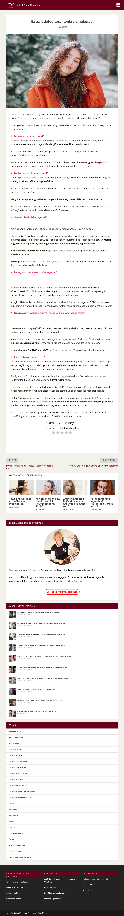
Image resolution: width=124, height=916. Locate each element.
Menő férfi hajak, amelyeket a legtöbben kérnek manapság (41, 634)
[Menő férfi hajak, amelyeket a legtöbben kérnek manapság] (12, 636)
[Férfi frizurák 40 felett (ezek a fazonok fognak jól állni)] (12, 702)
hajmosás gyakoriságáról (90, 162)
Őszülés (12, 839)
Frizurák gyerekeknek (18, 767)
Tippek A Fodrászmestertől (20, 857)
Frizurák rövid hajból (17, 779)
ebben (73, 405)
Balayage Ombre (16, 737)
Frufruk (12, 803)
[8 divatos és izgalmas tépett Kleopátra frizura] (12, 713)
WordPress (42, 913)
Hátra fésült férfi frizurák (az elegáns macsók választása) (41, 612)
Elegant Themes (20, 913)
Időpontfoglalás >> (52, 899)
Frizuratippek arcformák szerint (22, 791)
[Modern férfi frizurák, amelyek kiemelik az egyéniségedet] (12, 647)
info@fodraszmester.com (54, 893)
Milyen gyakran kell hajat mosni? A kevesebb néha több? (48, 502)
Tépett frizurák (22, 714)
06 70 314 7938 (50, 887)
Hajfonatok (13, 815)
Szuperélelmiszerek (17, 845)
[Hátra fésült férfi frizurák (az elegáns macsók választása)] (12, 614)
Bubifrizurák (14, 743)
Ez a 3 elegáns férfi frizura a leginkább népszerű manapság (41, 623)
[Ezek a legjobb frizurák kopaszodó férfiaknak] (12, 691)
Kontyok (12, 827)
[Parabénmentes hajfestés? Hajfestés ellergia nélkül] (102, 487)
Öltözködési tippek (17, 833)
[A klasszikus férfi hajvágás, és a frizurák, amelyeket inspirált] (12, 669)
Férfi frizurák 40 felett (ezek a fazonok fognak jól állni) (39, 700)
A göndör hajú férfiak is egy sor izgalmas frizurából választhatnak (44, 656)
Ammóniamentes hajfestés (17, 882)
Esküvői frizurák (15, 749)
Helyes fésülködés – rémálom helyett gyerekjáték (20, 501)
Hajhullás (12, 821)
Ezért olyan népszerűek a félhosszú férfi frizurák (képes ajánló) (43, 678)
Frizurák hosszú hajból (18, 773)
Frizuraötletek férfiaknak (25, 615)
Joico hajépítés (12, 893)
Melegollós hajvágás (15, 887)
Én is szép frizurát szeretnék (62, 592)
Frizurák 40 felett (16, 755)
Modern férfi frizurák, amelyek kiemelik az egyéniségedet (41, 645)
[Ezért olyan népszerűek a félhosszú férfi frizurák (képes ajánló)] (12, 680)
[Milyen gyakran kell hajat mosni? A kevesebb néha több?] (48, 487)
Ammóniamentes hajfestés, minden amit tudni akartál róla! (74, 502)
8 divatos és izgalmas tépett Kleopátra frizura (36, 711)
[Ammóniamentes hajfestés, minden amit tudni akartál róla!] (75, 487)
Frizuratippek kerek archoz (20, 797)
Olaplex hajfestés (13, 899)
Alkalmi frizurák (15, 731)
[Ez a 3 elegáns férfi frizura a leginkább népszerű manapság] (12, 625)
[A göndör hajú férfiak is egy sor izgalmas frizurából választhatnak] (12, 658)
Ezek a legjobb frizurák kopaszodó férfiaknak (36, 689)
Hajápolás (62, 27)
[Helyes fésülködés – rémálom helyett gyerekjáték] (21, 487)
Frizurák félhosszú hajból (19, 761)
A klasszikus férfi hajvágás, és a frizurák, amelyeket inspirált (42, 667)
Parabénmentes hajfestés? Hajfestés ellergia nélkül (101, 502)
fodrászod (65, 114)
